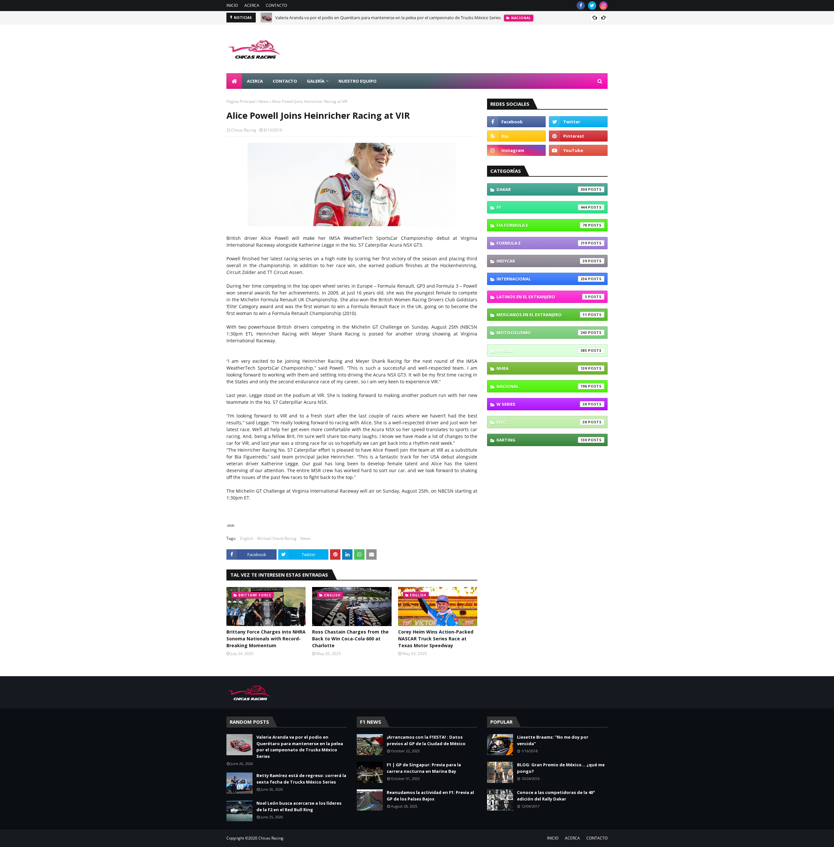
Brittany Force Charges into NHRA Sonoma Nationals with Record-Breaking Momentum (266, 639)
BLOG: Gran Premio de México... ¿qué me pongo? (561, 768)
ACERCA (251, 5)
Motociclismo (541, 332)
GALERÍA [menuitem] (315, 81)
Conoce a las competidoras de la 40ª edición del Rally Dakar (556, 795)
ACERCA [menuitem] (255, 81)
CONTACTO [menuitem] (285, 81)
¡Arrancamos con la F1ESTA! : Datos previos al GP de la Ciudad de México (426, 740)
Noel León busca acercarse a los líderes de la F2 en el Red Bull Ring (298, 806)
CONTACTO (276, 5)
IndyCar (541, 261)
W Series (541, 404)
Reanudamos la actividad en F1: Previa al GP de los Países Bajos (430, 795)
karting (541, 440)
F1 (541, 207)
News (264, 101)
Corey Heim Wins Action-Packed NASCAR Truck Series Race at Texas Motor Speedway (435, 639)
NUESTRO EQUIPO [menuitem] (357, 81)
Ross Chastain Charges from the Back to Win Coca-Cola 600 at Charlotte (350, 639)
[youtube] (578, 150)
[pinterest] (578, 136)
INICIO (232, 5)
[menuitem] (234, 81)
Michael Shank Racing (276, 538)
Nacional (541, 386)
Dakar (541, 189)
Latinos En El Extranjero (541, 297)
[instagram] (603, 5)
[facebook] (581, 5)
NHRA (541, 368)
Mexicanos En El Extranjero (541, 315)
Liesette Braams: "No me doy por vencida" (552, 740)
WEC (541, 422)
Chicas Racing (243, 130)
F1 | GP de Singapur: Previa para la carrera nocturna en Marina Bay (424, 768)
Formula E (541, 243)
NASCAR (541, 350)
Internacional (541, 279)
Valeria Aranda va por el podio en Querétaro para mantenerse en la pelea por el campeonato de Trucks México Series (388, 17)
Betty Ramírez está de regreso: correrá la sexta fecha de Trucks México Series (301, 778)
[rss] (516, 136)
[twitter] (592, 5)
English (246, 538)
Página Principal (240, 101)
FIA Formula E (541, 225)
